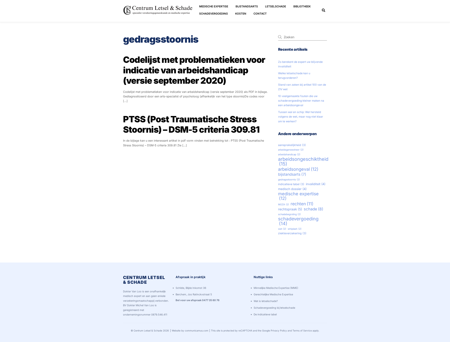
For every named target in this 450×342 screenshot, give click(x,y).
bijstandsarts (292, 174)
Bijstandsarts (247, 6)
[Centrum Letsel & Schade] (158, 15)
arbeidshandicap (289, 154)
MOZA (283, 204)
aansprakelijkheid (292, 145)
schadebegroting (289, 214)
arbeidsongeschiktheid (303, 161)
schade (313, 209)
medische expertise (298, 196)
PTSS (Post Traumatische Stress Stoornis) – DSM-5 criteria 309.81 (191, 124)
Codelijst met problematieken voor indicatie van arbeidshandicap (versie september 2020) (194, 70)
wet (282, 228)
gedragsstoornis (289, 179)
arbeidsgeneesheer (291, 149)
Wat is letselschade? (266, 301)
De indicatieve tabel (265, 314)
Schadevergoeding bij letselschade (274, 307)
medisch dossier (292, 189)
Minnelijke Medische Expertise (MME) (276, 287)
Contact (260, 13)
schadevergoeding (298, 221)
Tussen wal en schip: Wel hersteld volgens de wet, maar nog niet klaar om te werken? (300, 116)
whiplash (294, 228)
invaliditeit (315, 184)
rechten (302, 203)
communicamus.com (196, 330)
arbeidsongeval (298, 169)
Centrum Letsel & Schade (148, 330)
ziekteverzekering (292, 233)
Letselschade (275, 6)
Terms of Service (302, 330)
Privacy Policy (279, 330)
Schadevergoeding (213, 13)
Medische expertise (213, 6)
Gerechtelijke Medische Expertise (273, 294)
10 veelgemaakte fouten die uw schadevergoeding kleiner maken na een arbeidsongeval (301, 100)
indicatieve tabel (291, 184)
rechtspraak (290, 209)
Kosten (240, 13)
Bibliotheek (302, 6)
